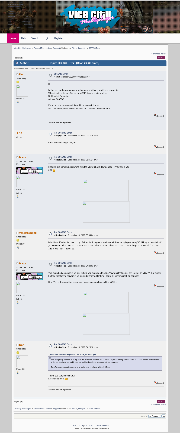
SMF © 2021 (89, 426)
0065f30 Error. (61, 74)
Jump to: (144, 416)
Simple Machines (102, 426)
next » (163, 54)
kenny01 (82, 48)
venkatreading (28, 232)
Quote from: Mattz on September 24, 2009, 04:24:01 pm (72, 354)
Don (21, 74)
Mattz (22, 157)
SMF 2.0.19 (78, 426)
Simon (74, 48)
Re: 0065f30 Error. (63, 133)
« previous (155, 54)
